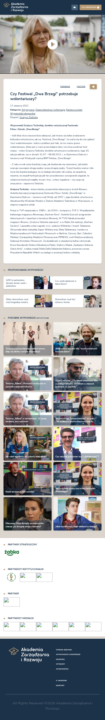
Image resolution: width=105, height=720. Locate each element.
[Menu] (74, 7)
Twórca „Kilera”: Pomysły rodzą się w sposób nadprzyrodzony (26, 385)
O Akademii (61, 680)
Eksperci (60, 659)
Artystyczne (28, 109)
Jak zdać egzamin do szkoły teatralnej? (26, 456)
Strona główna (64, 650)
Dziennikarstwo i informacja (50, 109)
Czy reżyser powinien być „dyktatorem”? (77, 456)
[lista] (93, 86)
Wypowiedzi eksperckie (22, 113)
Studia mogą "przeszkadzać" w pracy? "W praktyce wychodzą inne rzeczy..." (76, 420)
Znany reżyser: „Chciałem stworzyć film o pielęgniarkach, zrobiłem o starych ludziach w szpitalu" (76, 383)
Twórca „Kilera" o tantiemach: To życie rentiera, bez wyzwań (26, 420)
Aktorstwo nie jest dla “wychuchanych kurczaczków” (76, 350)
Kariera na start (74, 109)
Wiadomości (62, 669)
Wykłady (60, 664)
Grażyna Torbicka (29, 117)
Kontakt (60, 685)
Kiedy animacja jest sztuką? (20, 491)
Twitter (81, 86)
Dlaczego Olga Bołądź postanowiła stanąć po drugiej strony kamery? (24, 525)
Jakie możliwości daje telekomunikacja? (76, 526)
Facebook (65, 86)
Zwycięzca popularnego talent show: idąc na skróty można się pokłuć (25, 350)
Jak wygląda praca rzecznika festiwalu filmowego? (75, 490)
